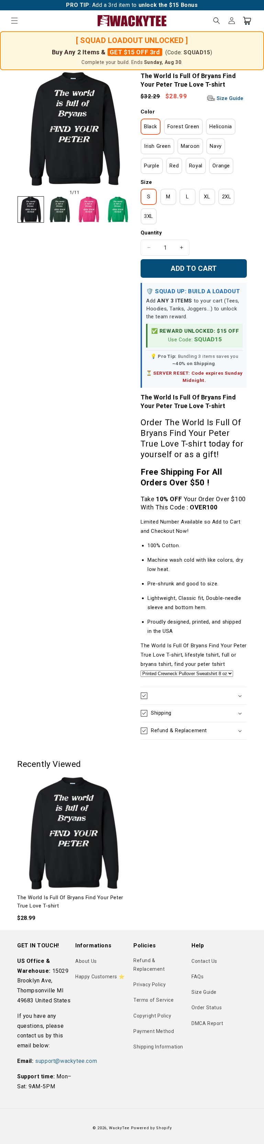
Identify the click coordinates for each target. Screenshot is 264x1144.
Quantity (151, 233)
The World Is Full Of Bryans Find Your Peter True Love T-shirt (70, 901)
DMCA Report (207, 1023)
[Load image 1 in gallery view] (31, 209)
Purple (152, 166)
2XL (226, 197)
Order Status (206, 1007)
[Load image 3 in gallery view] (89, 209)
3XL (148, 216)
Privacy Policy (149, 984)
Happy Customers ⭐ (99, 976)
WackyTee (119, 1128)
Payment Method (153, 1031)
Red (174, 166)
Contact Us (204, 961)
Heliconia (220, 126)
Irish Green (157, 146)
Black (150, 126)
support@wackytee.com (66, 1061)
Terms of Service (153, 1000)
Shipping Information (158, 1046)
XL (207, 197)
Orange (221, 166)
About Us (86, 961)
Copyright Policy (152, 1016)
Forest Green (183, 126)
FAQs (197, 976)
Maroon (190, 146)
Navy (215, 146)
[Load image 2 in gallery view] (60, 209)
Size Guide (229, 98)
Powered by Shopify (151, 1128)
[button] (14, 20)
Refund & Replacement (149, 965)
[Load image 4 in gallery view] (118, 209)
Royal (195, 166)
